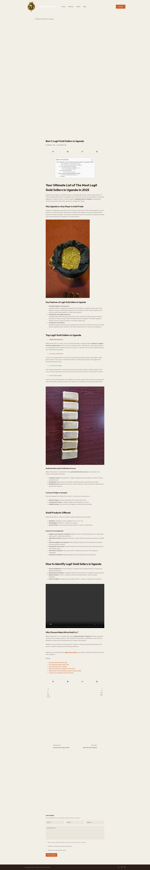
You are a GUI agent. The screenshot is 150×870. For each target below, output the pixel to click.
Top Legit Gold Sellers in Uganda (69, 166)
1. (56, 339)
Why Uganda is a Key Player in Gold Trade (72, 163)
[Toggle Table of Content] (91, 159)
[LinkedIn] (97, 152)
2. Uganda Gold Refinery (56, 353)
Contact (120, 6)
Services (70, 6)
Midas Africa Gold (47, 6)
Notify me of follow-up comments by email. (60, 846)
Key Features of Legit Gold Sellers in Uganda (72, 165)
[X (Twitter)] (67, 152)
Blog (84, 6)
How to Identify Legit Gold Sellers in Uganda (69, 173)
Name (49, 822)
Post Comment (51, 855)
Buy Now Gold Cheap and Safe (58, 662)
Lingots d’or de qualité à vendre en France (61, 672)
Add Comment (51, 828)
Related (63, 176)
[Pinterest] (82, 152)
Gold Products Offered (66, 170)
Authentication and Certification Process (72, 167)
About (78, 6)
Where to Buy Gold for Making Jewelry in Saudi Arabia (65, 670)
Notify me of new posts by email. (57, 850)
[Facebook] (53, 152)
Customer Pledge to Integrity (70, 169)
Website (89, 822)
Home (63, 6)
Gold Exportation (61, 145)
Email (69, 822)
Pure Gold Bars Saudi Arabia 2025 (59, 664)
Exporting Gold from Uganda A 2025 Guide (62, 668)
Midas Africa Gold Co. (71, 652)
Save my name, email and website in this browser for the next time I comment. (67, 842)
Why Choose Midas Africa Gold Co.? (70, 174)
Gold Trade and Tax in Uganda (58, 666)
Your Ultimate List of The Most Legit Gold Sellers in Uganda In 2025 (75, 162)
